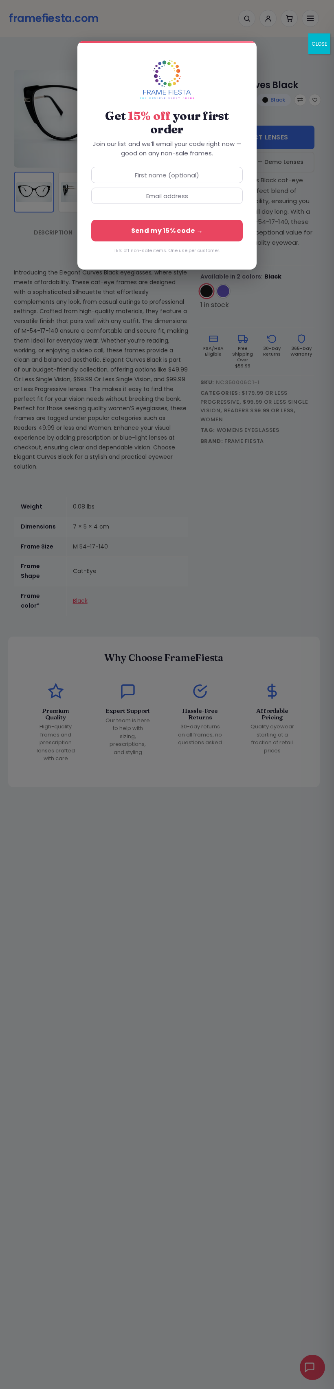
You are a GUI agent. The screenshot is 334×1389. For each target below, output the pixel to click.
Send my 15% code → (167, 230)
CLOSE (319, 43)
